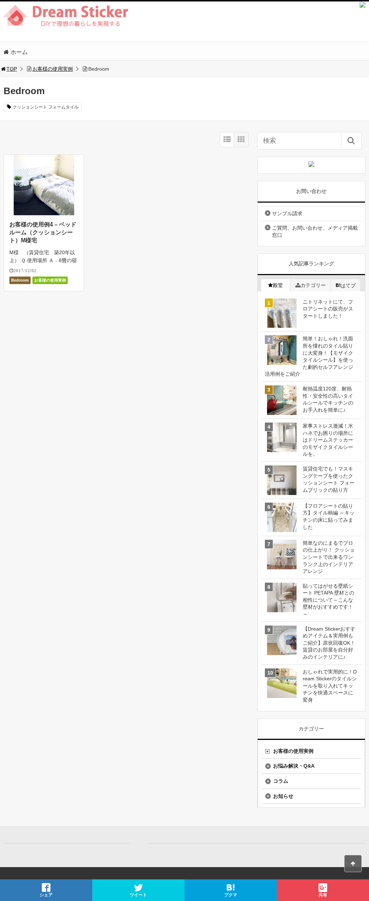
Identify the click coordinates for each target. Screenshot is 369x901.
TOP (11, 69)
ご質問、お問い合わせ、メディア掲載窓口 (315, 231)
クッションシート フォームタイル (46, 107)
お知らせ (283, 796)
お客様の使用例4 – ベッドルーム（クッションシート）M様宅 (42, 232)
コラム (280, 781)
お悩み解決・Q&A (294, 766)
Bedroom (20, 280)
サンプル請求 (287, 213)
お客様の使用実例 (52, 69)
